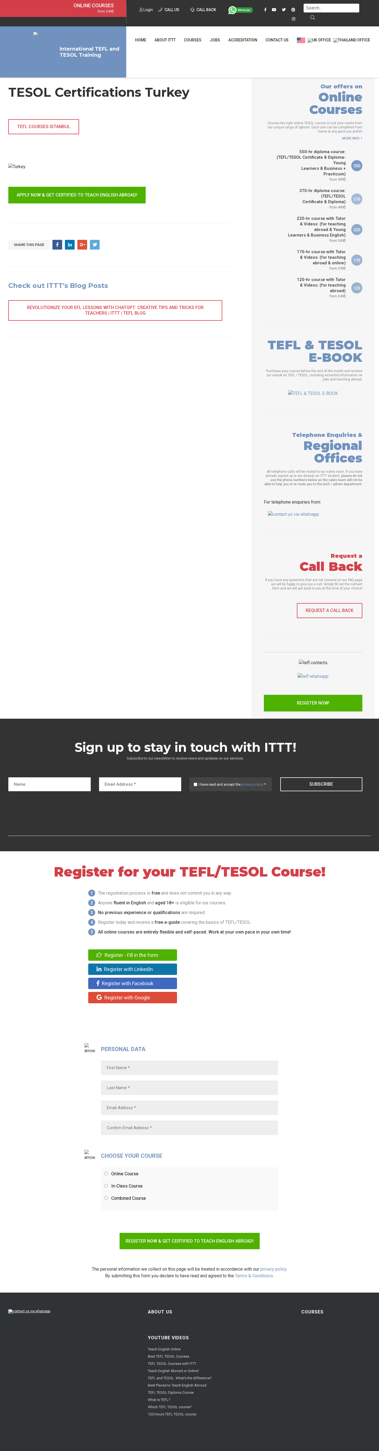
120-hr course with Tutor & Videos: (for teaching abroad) (321, 287)
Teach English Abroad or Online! (173, 1371)
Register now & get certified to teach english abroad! (190, 1241)
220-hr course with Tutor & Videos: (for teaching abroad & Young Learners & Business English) (317, 229)
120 (356, 288)
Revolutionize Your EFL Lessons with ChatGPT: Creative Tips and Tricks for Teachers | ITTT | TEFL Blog (115, 310)
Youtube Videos (168, 1337)
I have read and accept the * (232, 784)
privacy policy (252, 784)
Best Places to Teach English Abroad (177, 1385)
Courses (192, 40)
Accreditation (242, 40)
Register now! (313, 703)
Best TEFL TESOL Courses (168, 1356)
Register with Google (126, 997)
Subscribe (321, 784)
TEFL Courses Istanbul (43, 126)
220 (356, 230)
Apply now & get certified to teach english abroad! (77, 195)
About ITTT (165, 40)
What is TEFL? (159, 1400)
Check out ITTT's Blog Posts (58, 286)
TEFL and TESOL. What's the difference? (180, 1378)
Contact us (277, 40)
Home (140, 40)
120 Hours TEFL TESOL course (172, 1414)
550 (356, 166)
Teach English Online (164, 1349)
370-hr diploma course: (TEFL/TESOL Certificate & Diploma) (322, 198)
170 (356, 260)
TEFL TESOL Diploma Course (171, 1392)
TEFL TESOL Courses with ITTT (172, 1364)
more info (351, 138)
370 (356, 199)
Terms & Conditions (254, 1275)
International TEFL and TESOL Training (89, 52)
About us (160, 1312)
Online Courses (94, 5)
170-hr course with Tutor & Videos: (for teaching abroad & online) (321, 259)
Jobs (215, 40)
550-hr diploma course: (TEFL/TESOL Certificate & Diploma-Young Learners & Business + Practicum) (311, 165)
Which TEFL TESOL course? (170, 1407)
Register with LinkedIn (128, 969)
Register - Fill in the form (130, 955)
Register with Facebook (127, 983)
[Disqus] (119, 429)
